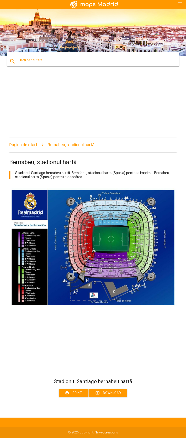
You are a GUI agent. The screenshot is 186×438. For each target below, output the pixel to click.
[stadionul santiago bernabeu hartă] (93, 307)
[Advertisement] (93, 106)
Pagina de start (23, 144)
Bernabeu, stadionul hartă (71, 144)
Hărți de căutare (30, 60)
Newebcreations (106, 432)
